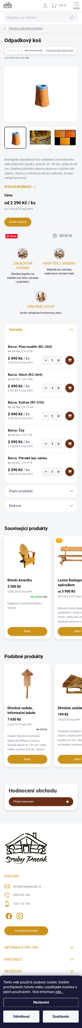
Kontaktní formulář (26, 930)
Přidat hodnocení (23, 801)
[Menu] (76, 5)
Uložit (13, 236)
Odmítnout (21, 1016)
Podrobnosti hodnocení (60, 50)
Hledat (72, 17)
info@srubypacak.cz (27, 886)
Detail (27, 631)
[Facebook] (8, 915)
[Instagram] (19, 915)
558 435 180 (21, 895)
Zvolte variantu (18, 222)
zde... (59, 992)
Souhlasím (60, 1016)
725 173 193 (21, 903)
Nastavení (41, 1002)
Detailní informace (17, 186)
